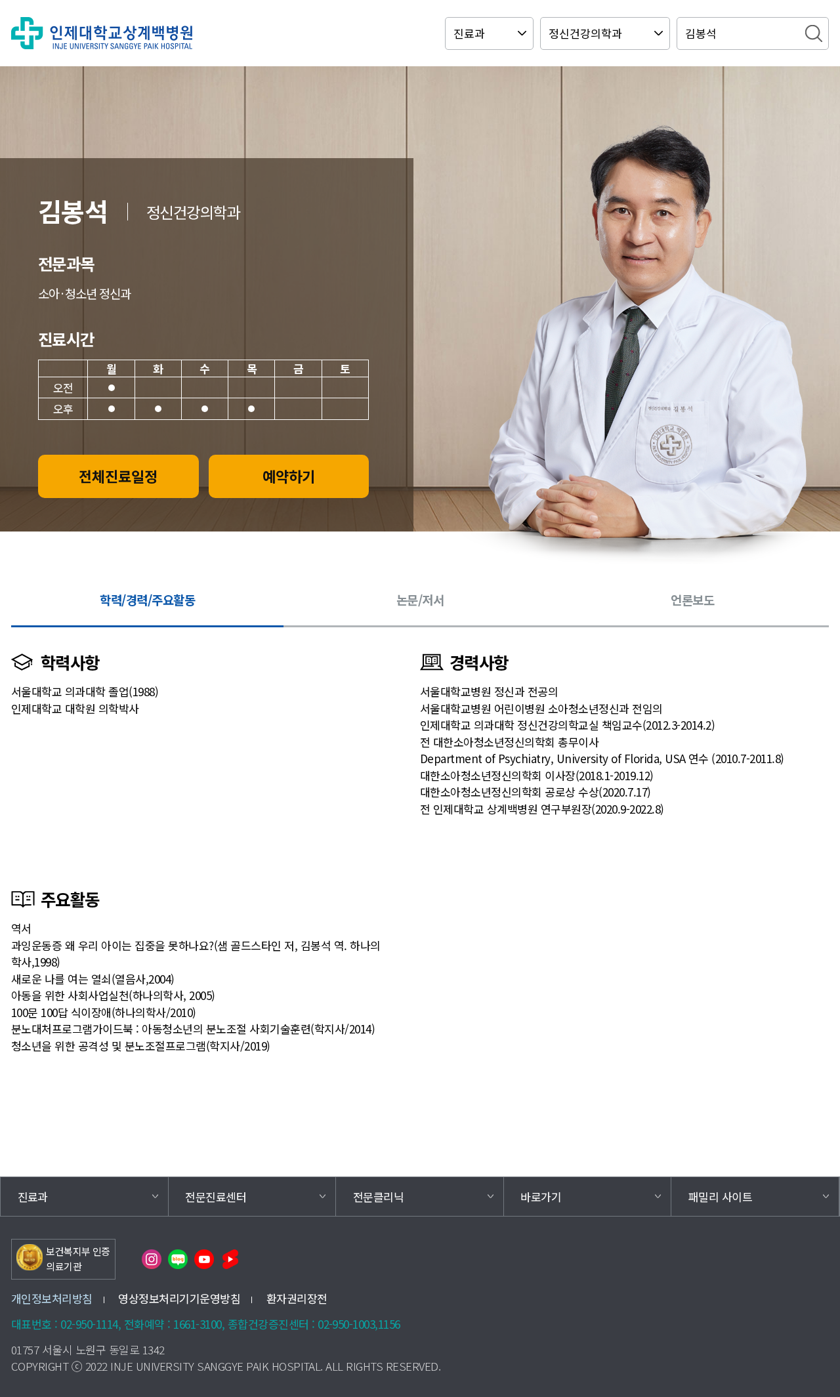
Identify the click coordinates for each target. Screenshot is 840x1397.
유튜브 (204, 1259)
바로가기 (540, 1196)
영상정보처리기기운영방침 (179, 1298)
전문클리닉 (378, 1196)
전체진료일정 (118, 475)
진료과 (33, 1196)
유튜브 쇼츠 (230, 1259)
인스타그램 (151, 1259)
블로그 (178, 1259)
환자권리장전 (296, 1298)
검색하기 (813, 33)
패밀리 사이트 (720, 1196)
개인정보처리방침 (52, 1298)
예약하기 (288, 475)
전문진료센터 (215, 1196)
